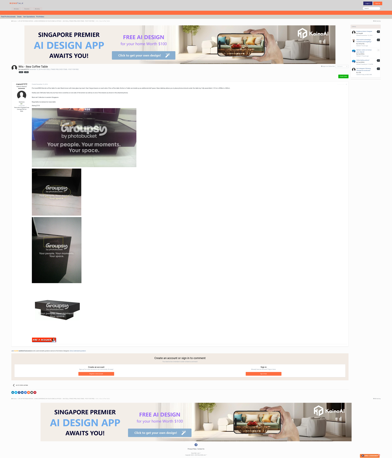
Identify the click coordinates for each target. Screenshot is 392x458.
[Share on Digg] (22, 392)
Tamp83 (360, 33)
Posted (40, 84)
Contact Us (200, 449)
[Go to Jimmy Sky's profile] (353, 40)
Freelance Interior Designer (364, 31)
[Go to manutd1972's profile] (14, 68)
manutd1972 (24, 69)
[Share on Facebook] (19, 392)
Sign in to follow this (329, 66)
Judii (359, 72)
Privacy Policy (192, 449)
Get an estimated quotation (78, 351)
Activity (37, 9)
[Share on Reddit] (28, 392)
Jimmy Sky (361, 43)
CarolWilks (361, 54)
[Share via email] (31, 392)
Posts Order (343, 76)
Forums (26, 9)
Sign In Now (263, 374)
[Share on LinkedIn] (12, 392)
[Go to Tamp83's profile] (353, 32)
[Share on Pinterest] (34, 392)
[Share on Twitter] (15, 392)
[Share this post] (346, 84)
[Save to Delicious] (25, 392)
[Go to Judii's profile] (353, 69)
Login (367, 3)
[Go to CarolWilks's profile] (353, 51)
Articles (16, 9)
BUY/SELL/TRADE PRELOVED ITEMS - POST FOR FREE (61, 69)
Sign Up (377, 3)
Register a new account (96, 374)
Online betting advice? (362, 60)
